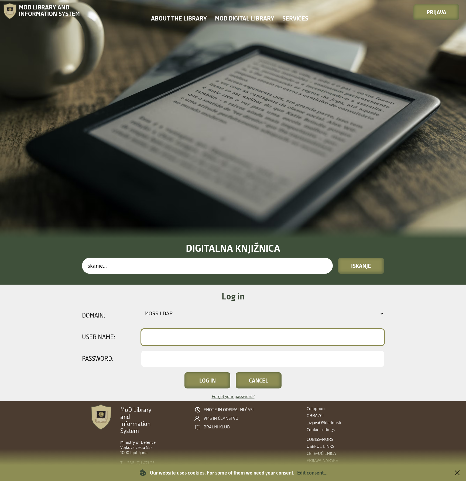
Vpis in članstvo (221, 418)
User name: (98, 337)
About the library (179, 18)
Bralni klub (217, 427)
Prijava (436, 12)
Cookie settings (321, 429)
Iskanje (361, 266)
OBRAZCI (315, 415)
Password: (98, 358)
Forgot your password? (233, 396)
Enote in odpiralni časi (228, 410)
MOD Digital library (244, 18)
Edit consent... (312, 472)
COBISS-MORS (320, 439)
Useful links (320, 446)
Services (295, 18)
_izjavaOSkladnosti (324, 422)
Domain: (93, 315)
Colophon (316, 408)
